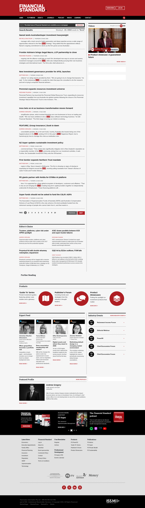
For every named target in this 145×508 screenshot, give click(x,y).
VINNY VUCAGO (56, 255)
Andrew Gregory (53, 385)
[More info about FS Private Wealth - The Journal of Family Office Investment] (82, 419)
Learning (77, 18)
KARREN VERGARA (24, 237)
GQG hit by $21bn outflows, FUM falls (67, 250)
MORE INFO (22, 303)
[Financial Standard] (33, 8)
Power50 (100, 338)
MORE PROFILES (81, 379)
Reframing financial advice (103, 55)
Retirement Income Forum (106, 322)
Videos (69, 18)
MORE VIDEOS (121, 59)
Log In (120, 8)
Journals (50, 18)
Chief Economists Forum (106, 346)
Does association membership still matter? (42, 347)
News (21, 18)
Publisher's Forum (63, 292)
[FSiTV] (122, 25)
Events (40, 18)
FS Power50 (31, 18)
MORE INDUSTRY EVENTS (117, 315)
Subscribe (110, 8)
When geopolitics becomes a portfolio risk (26, 347)
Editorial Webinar (103, 330)
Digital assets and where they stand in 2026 (60, 344)
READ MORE (22, 363)
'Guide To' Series (26, 292)
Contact (88, 18)
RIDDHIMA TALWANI (57, 237)
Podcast (61, 18)
